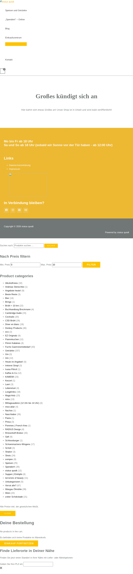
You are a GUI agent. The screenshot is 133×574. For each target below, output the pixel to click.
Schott (8, 448)
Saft (7, 437)
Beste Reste (11, 294)
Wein (7, 493)
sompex (9, 459)
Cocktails (9, 317)
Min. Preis (5, 264)
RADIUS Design (13, 429)
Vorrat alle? (10, 485)
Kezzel (8, 380)
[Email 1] (25, 210)
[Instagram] (12, 210)
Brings (8, 302)
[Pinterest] (19, 210)
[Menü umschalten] (16, 44)
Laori (7, 384)
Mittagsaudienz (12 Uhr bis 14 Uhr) (22, 403)
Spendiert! (10, 467)
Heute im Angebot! (14, 362)
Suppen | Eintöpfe (13, 474)
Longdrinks (10, 392)
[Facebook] (6, 210)
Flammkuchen (12, 339)
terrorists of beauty (14, 478)
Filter (91, 264)
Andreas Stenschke (14, 287)
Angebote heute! (13, 290)
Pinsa (8, 422)
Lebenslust (10, 388)
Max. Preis (46, 264)
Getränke (9, 350)
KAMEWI (9, 377)
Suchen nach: (6, 245)
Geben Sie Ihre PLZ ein (11, 564)
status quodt (11, 470)
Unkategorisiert (12, 482)
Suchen (51, 246)
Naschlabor (10, 414)
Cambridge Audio (13, 313)
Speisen (9, 463)
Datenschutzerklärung (19, 165)
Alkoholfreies (11, 283)
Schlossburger (12, 440)
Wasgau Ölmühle (13, 489)
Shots (8, 455)
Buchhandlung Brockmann (18, 309)
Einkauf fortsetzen (19, 543)
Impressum (14, 169)
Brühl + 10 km (12, 305)
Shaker (8, 452)
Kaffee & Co (11, 373)
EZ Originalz (11, 335)
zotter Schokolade (14, 497)
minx (7, 399)
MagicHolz (10, 395)
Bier (7, 298)
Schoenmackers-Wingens (17, 444)
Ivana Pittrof (11, 369)
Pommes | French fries (16, 425)
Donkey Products (13, 328)
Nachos (9, 410)
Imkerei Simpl (12, 365)
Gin (7, 354)
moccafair (10, 407)
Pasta (8, 418)
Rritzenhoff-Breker (14, 433)
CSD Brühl (10, 320)
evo (7, 332)
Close (7, 513)
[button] (23, 37)
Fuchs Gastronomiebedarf (17, 347)
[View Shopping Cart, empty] (2, 71)
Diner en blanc (12, 324)
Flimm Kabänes (12, 343)
